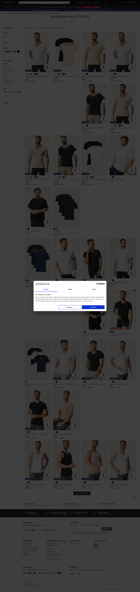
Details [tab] (70, 289)
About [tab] (94, 289)
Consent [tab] (45, 289)
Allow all (93, 307)
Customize (69, 307)
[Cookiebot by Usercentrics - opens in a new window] (97, 284)
